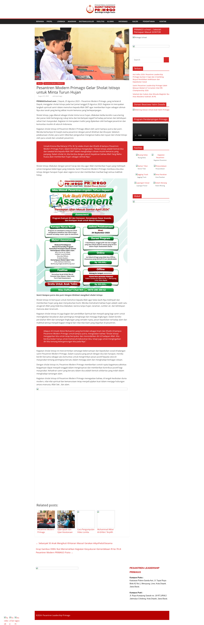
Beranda (40, 21)
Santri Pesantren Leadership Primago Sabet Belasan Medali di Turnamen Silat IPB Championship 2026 (150, 88)
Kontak (162, 21)
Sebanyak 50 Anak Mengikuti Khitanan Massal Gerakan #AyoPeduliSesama (74, 543)
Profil (49, 21)
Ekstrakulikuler (86, 21)
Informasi (123, 21)
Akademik (72, 21)
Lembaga (61, 21)
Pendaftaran (149, 21)
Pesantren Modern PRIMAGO (54, 83)
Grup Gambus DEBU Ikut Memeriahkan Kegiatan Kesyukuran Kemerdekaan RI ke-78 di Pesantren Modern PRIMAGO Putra (78, 551)
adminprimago (57, 96)
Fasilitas (100, 21)
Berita (40, 83)
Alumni (110, 21)
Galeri (135, 21)
